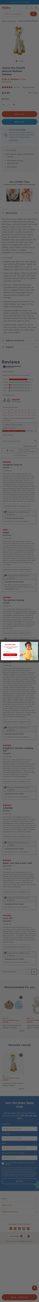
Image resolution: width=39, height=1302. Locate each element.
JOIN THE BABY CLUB (10, 654)
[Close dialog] (37, 643)
